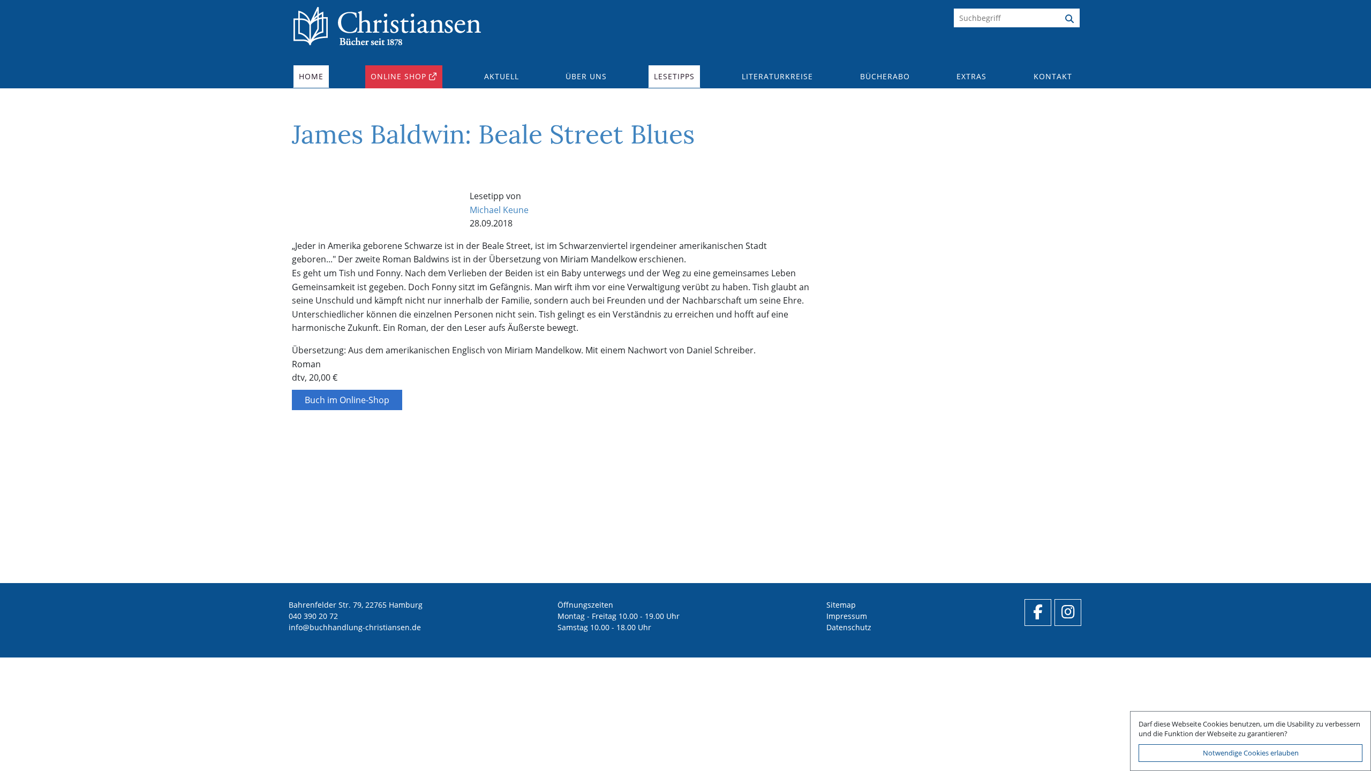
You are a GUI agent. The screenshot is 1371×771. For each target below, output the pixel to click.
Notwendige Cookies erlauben (1251, 753)
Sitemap (841, 605)
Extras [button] (971, 76)
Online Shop (398, 76)
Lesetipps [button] (674, 76)
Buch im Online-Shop (347, 400)
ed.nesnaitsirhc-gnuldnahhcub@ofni (355, 627)
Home (311, 76)
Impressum (846, 616)
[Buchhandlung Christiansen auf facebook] (1038, 612)
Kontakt (1053, 76)
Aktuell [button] (501, 76)
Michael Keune (499, 210)
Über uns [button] (586, 76)
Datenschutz (848, 627)
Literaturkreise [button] (777, 76)
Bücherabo (885, 76)
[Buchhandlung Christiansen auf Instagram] (1067, 612)
